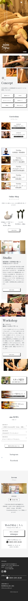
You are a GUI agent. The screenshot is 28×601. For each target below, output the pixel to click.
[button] (24, 2)
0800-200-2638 (15, 542)
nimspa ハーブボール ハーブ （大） (7, 222)
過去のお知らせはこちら (14, 446)
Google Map (15, 499)
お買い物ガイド (5, 583)
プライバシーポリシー (6, 587)
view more (14, 230)
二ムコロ (20, 222)
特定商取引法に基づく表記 (7, 585)
